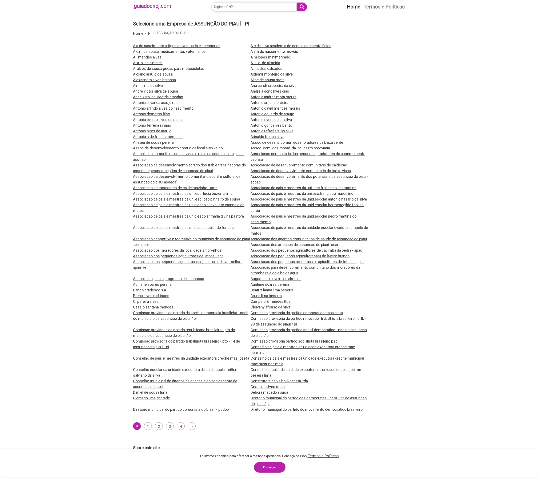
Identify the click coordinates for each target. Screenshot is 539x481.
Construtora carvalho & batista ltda (279, 381)
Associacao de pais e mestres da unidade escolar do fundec (183, 227)
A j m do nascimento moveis (274, 51)
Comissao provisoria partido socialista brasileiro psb (294, 341)
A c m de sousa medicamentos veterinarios (169, 51)
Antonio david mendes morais (275, 108)
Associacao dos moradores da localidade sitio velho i (177, 250)
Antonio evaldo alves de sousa (158, 119)
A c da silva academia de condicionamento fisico (291, 46)
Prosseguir (269, 467)
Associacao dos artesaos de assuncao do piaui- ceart (295, 244)
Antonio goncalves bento (271, 125)
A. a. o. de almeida (148, 63)
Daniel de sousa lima (150, 392)
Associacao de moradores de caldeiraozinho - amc (175, 188)
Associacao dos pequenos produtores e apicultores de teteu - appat (307, 261)
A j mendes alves (147, 57)
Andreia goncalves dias (270, 91)
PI (150, 33)
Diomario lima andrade (151, 398)
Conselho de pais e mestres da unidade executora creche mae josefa (191, 358)
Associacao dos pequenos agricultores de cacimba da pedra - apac (306, 250)
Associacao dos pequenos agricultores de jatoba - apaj (178, 256)
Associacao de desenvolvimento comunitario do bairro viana (301, 171)
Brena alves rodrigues (151, 296)
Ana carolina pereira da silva (273, 85)
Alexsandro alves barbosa (154, 80)
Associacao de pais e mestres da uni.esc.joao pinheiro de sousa (186, 199)
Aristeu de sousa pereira (153, 142)
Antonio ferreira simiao (152, 125)
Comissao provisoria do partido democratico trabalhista (297, 313)
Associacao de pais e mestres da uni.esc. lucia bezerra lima (182, 193)
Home (138, 33)
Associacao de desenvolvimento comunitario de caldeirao (299, 165)
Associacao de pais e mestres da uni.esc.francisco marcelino (302, 193)
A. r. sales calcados (266, 68)
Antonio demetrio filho (151, 114)
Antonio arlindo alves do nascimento (163, 108)
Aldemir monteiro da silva (272, 74)
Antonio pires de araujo (152, 131)
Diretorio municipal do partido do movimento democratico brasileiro (307, 409)
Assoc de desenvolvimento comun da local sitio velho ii (179, 148)
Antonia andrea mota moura (273, 97)
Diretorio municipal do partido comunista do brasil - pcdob (181, 409)
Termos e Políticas (323, 456)
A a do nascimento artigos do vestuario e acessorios (176, 46)
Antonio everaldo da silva (271, 119)
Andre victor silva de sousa (155, 91)
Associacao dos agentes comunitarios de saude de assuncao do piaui (309, 239)
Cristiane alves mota (268, 386)
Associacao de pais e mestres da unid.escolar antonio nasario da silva (309, 199)
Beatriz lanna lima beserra (272, 290)
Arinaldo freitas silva (267, 136)
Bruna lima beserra (266, 296)
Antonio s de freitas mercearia (158, 136)
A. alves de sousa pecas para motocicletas (168, 68)
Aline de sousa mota (267, 80)
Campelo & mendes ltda (270, 301)
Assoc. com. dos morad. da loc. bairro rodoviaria (290, 148)
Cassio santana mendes (153, 307)
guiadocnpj (152, 6)
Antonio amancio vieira (269, 102)
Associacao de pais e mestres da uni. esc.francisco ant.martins (303, 188)
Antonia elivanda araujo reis (156, 102)
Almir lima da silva (148, 85)
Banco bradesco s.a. (150, 290)
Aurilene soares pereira (152, 284)
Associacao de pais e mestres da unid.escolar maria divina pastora (188, 216)
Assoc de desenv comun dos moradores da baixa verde (297, 142)
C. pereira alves (146, 301)
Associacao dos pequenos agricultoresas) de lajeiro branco (300, 256)
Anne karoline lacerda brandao (158, 97)
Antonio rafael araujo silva (272, 131)
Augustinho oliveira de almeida (276, 278)
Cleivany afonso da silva (271, 307)
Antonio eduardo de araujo (272, 114)
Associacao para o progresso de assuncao (168, 278)
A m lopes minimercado (270, 57)
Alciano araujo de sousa (153, 74)
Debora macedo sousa (269, 392)
